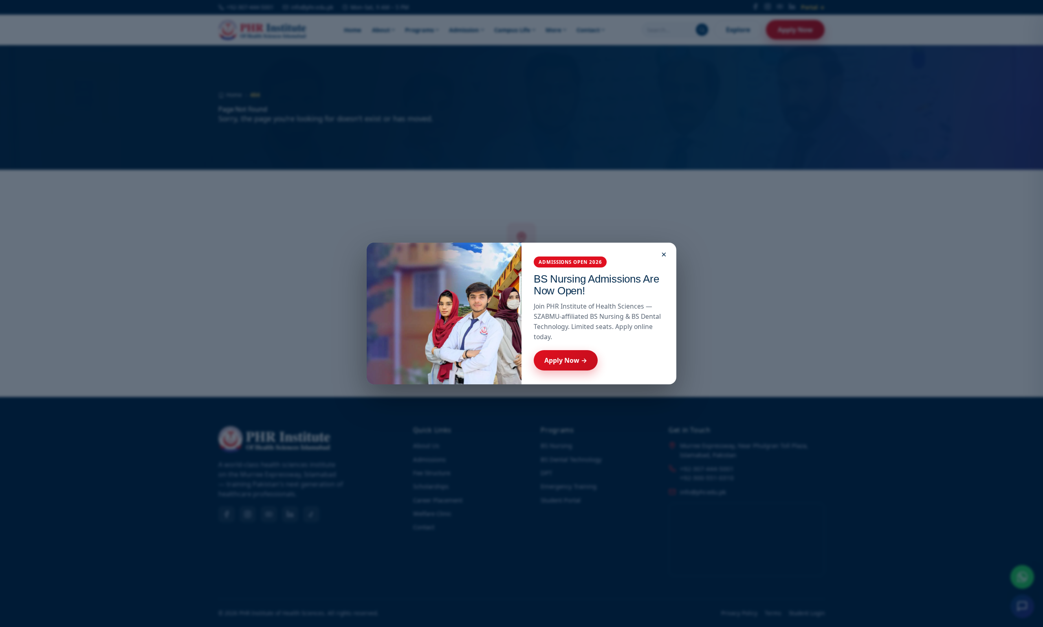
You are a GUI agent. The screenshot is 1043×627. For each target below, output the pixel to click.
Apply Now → (565, 360)
